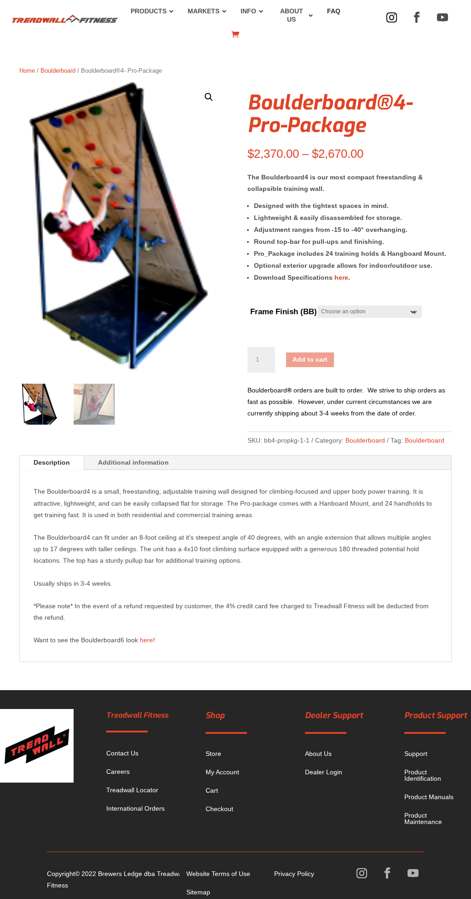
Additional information (133, 462)
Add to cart (310, 359)
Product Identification (422, 775)
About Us (318, 753)
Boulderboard (57, 70)
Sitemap (198, 892)
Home (27, 70)
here (341, 277)
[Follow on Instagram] (391, 17)
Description (52, 462)
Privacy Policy (294, 873)
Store (213, 753)
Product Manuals (429, 797)
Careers (118, 771)
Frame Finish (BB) (283, 311)
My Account (222, 772)
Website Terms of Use (218, 873)
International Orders (135, 808)
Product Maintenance (423, 818)
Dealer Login (323, 772)
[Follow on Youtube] (442, 17)
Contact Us (122, 753)
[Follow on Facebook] (417, 17)
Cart (212, 790)
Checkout (219, 809)
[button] (209, 97)
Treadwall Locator (132, 790)
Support (415, 753)
